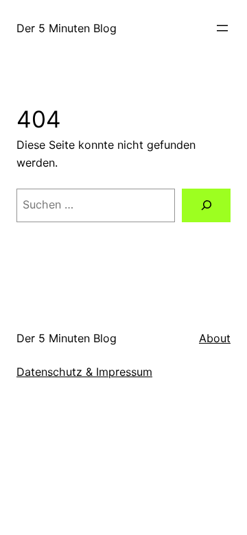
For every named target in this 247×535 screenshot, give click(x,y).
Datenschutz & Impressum (84, 372)
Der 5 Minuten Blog (66, 28)
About (215, 338)
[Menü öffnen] (222, 28)
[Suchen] (206, 205)
